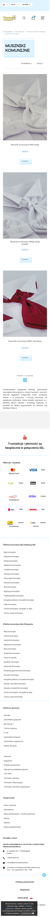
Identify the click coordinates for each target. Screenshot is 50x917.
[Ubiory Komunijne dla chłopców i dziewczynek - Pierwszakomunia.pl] (9, 18)
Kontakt (7, 715)
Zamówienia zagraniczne (13, 741)
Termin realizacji (10, 728)
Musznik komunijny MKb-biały (25, 144)
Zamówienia (8, 809)
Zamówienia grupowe (12, 719)
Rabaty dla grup (10, 746)
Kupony (7, 822)
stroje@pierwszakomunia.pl (17, 862)
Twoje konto (9, 798)
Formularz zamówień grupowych (17, 787)
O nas (6, 732)
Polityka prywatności (12, 765)
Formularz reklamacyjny (13, 782)
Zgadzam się (26, 913)
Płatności (7, 756)
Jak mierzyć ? (9, 724)
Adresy (6, 818)
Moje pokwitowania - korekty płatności (19, 814)
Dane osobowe (10, 805)
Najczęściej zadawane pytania (16, 769)
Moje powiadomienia (12, 827)
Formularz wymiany (11, 778)
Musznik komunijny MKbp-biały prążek (25, 242)
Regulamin (8, 761)
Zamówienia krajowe (12, 737)
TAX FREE (8, 773)
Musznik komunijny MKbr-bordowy (25, 341)
